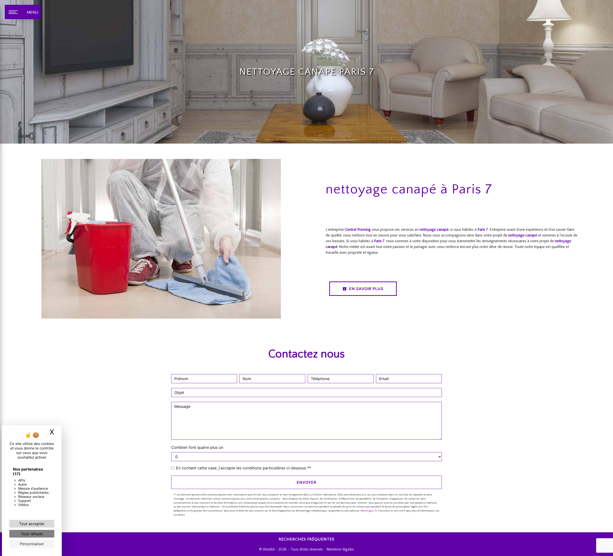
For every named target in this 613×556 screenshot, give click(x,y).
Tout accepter (32, 523)
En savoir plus (365, 288)
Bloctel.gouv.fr (369, 510)
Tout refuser (32, 533)
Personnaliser (32, 543)
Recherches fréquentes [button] (307, 539)
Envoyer (306, 482)
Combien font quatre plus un (197, 447)
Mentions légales (340, 549)
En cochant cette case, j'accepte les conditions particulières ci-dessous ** (243, 468)
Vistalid (268, 549)
